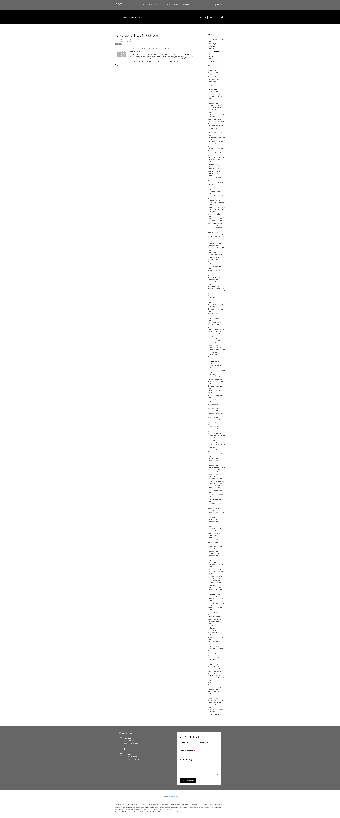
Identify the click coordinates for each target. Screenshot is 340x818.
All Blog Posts (212, 37)
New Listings (212, 44)
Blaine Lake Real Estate (216, 157)
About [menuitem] (202, 5)
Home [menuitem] (142, 5)
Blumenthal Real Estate (216, 182)
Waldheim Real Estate (215, 673)
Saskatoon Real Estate (215, 576)
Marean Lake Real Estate (216, 436)
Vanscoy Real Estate (215, 646)
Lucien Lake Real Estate (216, 427)
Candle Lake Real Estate (216, 207)
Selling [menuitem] (176, 5)
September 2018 (213, 57)
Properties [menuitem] (157, 5)
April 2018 (211, 63)
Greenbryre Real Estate (216, 329)
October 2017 (212, 77)
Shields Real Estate (214, 581)
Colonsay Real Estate (215, 234)
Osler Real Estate (213, 517)
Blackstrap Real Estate (215, 142)
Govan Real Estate (214, 323)
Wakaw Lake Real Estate (216, 669)
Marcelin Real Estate (215, 433)
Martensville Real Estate (216, 438)
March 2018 (211, 66)
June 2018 (211, 59)
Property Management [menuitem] (190, 5)
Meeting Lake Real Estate (216, 467)
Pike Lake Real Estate (215, 529)
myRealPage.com (173, 796)
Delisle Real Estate (214, 257)
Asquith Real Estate (214, 119)
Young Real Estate (214, 714)
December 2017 (213, 72)
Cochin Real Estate (214, 232)
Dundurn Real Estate (215, 271)
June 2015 (211, 84)
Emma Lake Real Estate (216, 289)
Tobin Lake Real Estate (215, 630)
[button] (124, 749)
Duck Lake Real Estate (215, 264)
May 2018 (211, 61)
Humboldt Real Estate (215, 379)
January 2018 (212, 70)
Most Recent (212, 54)
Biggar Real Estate (214, 135)
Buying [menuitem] (167, 5)
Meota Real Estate (214, 470)
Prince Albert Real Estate (216, 540)
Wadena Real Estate (215, 667)
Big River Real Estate (215, 133)
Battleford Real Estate (215, 126)
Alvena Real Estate (214, 108)
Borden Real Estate (214, 185)
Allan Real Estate (213, 105)
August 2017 (212, 81)
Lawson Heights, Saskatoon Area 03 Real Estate (216, 413)
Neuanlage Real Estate (216, 481)
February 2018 (212, 68)
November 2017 (213, 75)
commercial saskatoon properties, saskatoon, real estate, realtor (216, 239)
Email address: (187, 750)
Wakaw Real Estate (214, 671)
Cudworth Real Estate (215, 253)
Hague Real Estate (214, 341)
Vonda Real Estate (214, 664)
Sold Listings (212, 48)
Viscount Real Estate (215, 662)
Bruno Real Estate (214, 200)
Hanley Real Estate (214, 348)
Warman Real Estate (215, 676)
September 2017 (213, 79)
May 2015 (211, 86)
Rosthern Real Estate (215, 569)
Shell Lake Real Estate (215, 578)
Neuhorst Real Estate (215, 483)
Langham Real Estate (215, 409)
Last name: (205, 742)
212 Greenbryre (213, 92)
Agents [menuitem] (149, 5)
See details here (135, 51)
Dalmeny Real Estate (215, 255)
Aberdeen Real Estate (215, 94)
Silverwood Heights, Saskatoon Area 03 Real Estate (216, 589)
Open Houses (212, 46)
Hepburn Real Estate (215, 359)
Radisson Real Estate (127, 41)
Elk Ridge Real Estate (215, 286)
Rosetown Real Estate (215, 562)
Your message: (186, 759)
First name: (185, 742)
